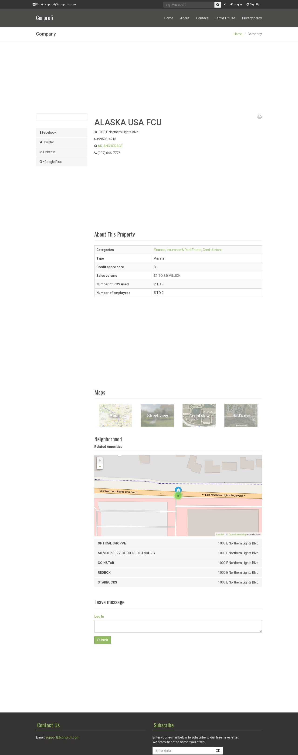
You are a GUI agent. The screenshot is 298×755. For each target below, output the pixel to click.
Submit (102, 640)
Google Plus (53, 162)
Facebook (48, 132)
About (184, 18)
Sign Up (254, 4)
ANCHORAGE (113, 146)
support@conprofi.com (62, 737)
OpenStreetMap (238, 534)
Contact (202, 18)
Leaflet (220, 534)
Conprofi (44, 17)
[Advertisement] (149, 77)
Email (56, 4)
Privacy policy (252, 18)
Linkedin (48, 152)
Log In (237, 4)
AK (100, 146)
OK (218, 750)
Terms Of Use (225, 18)
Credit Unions (212, 250)
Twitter (48, 142)
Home (168, 18)
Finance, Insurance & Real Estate (177, 250)
